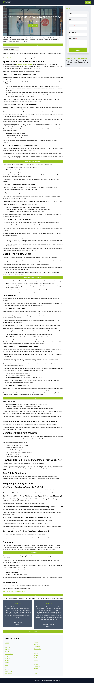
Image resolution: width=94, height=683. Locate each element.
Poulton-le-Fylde (9, 653)
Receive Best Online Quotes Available (33, 277)
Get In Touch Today (33, 45)
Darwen (36, 655)
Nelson (35, 657)
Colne (35, 662)
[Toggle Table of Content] (16, 49)
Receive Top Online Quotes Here (33, 398)
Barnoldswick (37, 646)
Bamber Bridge (8, 671)
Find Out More (33, 552)
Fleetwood (7, 647)
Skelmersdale (37, 670)
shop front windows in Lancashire (24, 64)
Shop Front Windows (12, 58)
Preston (6, 664)
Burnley (36, 659)
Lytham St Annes (9, 667)
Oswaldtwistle (37, 648)
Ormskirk (36, 668)
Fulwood (7, 662)
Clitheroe (7, 669)
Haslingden (36, 664)
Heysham (5, 591)
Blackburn (36, 642)
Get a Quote (32, 25)
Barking (24, 591)
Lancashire (7, 658)
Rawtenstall (37, 666)
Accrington (36, 651)
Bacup (35, 673)
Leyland (36, 644)
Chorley (36, 653)
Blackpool (7, 656)
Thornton (7, 651)
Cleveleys (7, 649)
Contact (88, 2)
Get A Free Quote (33, 631)
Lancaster (10, 591)
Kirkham (7, 660)
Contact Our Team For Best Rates (33, 161)
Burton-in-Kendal (17, 591)
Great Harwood (8, 673)
